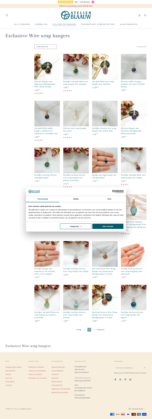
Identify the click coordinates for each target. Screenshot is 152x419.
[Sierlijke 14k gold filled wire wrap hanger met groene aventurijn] (47, 297)
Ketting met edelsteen (37, 371)
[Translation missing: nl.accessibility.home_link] (76, 15)
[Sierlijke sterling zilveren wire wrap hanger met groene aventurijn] (76, 160)
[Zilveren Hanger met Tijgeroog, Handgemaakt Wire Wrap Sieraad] (47, 66)
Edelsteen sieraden (36, 367)
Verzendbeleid (57, 371)
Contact (9, 385)
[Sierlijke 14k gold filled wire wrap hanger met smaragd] (76, 66)
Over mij (9, 378)
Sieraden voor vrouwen (38, 378)
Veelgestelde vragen (14, 367)
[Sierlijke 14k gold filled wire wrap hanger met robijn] (133, 160)
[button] (7, 15)
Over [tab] (109, 199)
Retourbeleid (57, 381)
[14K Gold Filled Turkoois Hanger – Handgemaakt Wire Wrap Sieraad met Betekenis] (133, 207)
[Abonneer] (145, 367)
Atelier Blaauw (15, 409)
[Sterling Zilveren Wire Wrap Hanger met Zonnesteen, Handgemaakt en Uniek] (105, 297)
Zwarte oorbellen (35, 374)
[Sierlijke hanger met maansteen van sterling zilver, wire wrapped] (47, 254)
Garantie (55, 374)
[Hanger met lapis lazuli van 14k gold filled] (105, 160)
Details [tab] (76, 199)
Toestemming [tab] (42, 199)
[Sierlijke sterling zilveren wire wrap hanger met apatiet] (133, 297)
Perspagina (10, 381)
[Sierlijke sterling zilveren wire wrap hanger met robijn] (76, 254)
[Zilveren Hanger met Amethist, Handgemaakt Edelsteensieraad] (133, 113)
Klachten (55, 378)
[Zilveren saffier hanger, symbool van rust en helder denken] (133, 66)
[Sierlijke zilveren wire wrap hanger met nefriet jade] (105, 113)
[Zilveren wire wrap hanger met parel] (76, 113)
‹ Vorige (79, 329)
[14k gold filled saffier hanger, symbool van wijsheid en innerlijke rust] (47, 113)
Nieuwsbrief (10, 371)
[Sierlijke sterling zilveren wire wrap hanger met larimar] (76, 297)
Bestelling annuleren (60, 392)
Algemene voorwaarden (61, 389)
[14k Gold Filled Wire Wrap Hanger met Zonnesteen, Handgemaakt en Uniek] (105, 254)
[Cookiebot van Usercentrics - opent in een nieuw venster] (114, 191)
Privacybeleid (57, 385)
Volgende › (101, 329)
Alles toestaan (107, 226)
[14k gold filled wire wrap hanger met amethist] (105, 66)
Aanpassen (74, 226)
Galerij (8, 374)
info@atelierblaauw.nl (83, 378)
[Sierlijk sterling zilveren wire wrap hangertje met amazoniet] (133, 254)
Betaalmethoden (58, 367)
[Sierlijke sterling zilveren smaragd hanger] (47, 160)
